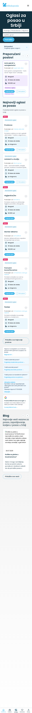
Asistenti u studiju (11, 159)
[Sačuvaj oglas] (26, 64)
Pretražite (9, 39)
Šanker (7, 307)
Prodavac (8, 125)
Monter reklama (11, 232)
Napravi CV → (8, 355)
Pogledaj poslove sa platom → (14, 377)
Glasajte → (8, 392)
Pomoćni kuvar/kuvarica (10, 269)
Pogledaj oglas (10, 91)
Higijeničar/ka (10, 196)
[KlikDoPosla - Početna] (11, 5)
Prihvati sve (16, 700)
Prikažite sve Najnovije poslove (13, 341)
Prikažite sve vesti (12, 476)
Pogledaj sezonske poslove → (14, 370)
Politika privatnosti (8, 697)
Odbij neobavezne (16, 704)
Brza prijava (22, 91)
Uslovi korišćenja (21, 697)
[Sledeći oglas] (27, 56)
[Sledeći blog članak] (27, 415)
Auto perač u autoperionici (9, 64)
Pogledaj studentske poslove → (14, 362)
